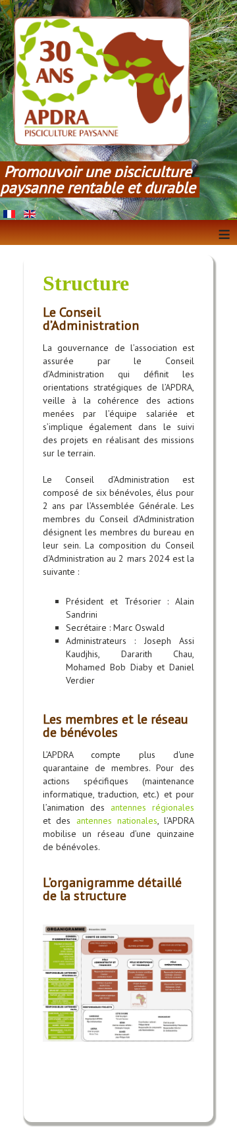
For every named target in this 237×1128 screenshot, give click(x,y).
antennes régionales (152, 807)
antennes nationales (116, 820)
